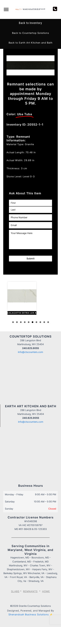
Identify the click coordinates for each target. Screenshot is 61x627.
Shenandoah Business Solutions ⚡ (30, 614)
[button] (30, 33)
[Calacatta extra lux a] (22, 298)
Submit (30, 258)
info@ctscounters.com (30, 352)
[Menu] (6, 9)
